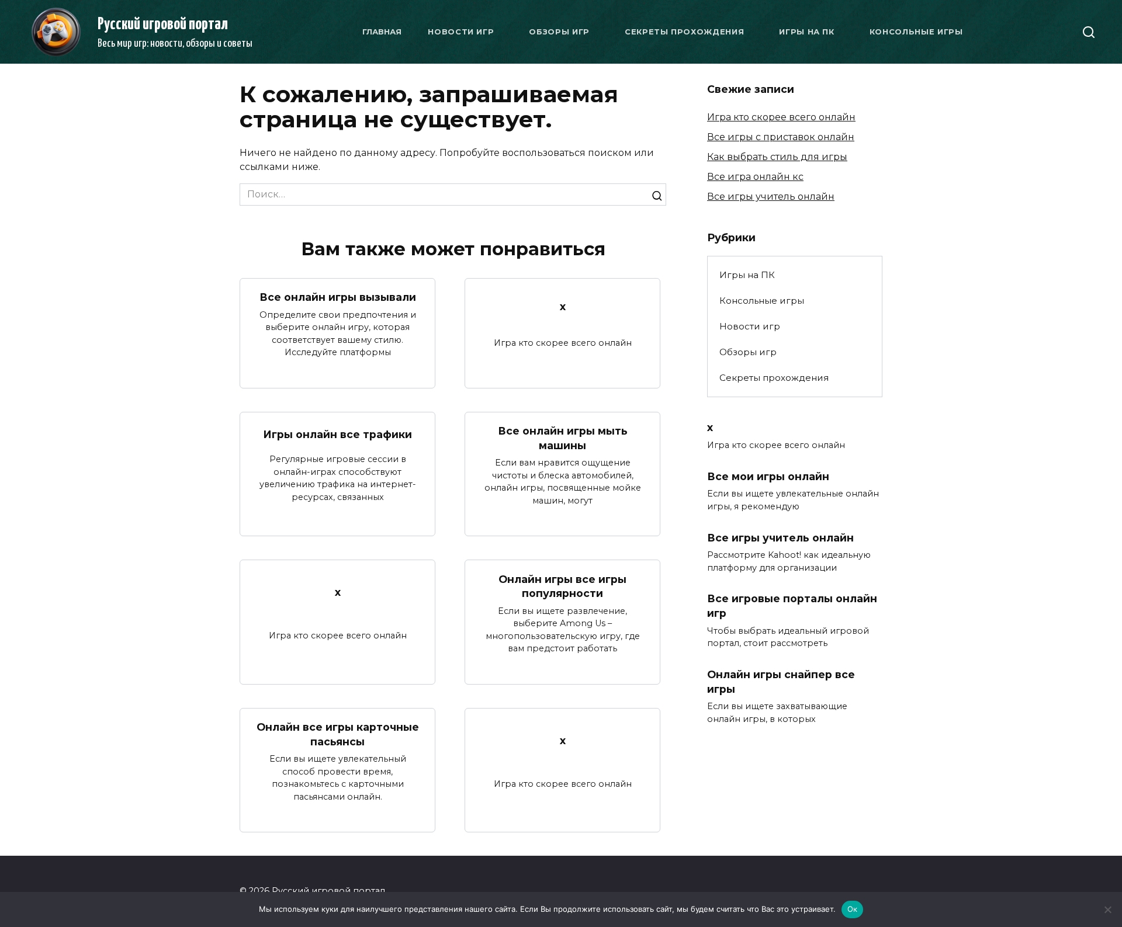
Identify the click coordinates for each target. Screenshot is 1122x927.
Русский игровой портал (163, 24)
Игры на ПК (806, 31)
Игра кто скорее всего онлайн (781, 117)
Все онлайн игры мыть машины (563, 438)
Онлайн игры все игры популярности (562, 585)
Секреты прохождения (684, 31)
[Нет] (1107, 909)
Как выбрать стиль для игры (777, 156)
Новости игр (461, 31)
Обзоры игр (559, 31)
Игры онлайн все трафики (337, 434)
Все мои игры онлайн (768, 476)
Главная (381, 31)
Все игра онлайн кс (755, 176)
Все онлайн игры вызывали (337, 297)
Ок (852, 909)
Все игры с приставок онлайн (780, 137)
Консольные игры (916, 31)
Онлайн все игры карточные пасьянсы (338, 734)
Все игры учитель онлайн (770, 196)
